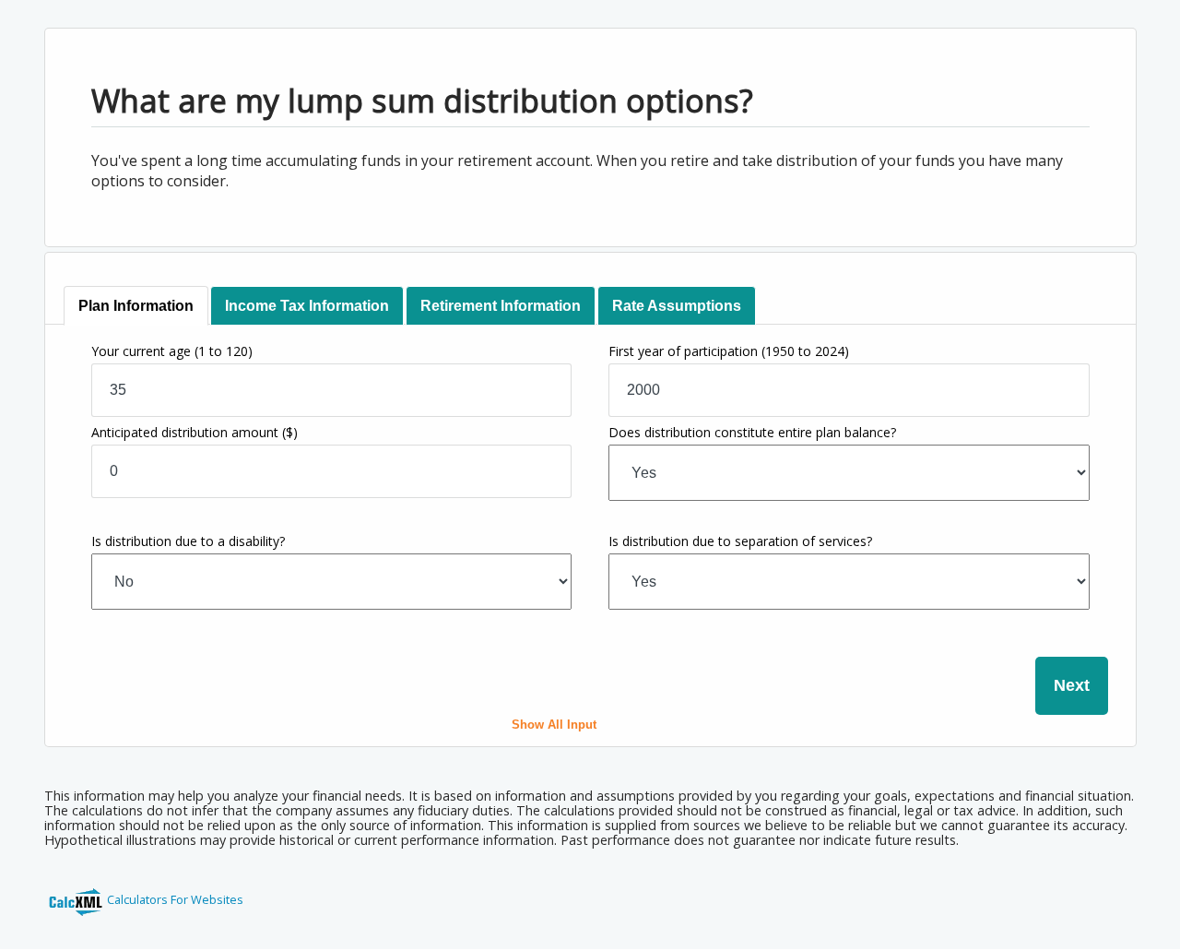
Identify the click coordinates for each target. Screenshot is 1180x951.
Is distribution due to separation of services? (740, 541)
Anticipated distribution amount (194, 432)
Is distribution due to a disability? (188, 541)
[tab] (136, 306)
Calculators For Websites (175, 899)
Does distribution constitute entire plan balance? (752, 432)
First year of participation (728, 351)
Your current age (172, 351)
